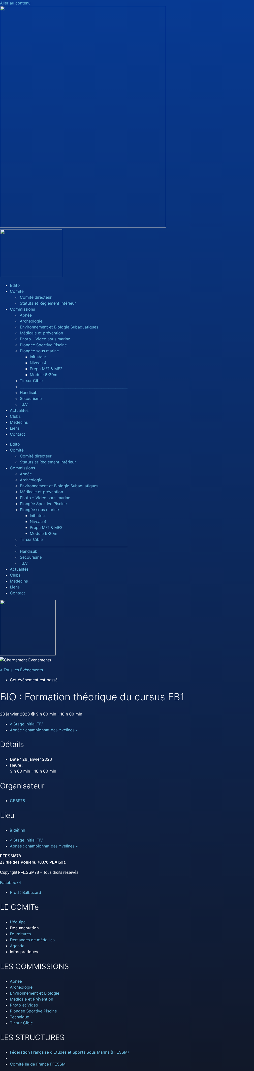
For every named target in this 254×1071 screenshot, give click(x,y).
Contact (17, 434)
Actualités (19, 410)
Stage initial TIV (26, 723)
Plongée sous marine (39, 350)
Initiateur (38, 356)
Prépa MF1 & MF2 (46, 368)
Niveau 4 (38, 362)
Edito (15, 285)
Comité (17, 291)
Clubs (15, 416)
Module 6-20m (43, 374)
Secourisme (31, 398)
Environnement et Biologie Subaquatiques (59, 327)
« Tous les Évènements (21, 669)
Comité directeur (36, 297)
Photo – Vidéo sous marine (45, 338)
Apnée (26, 315)
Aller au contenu (15, 2)
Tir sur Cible (31, 380)
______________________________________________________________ (73, 386)
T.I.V (24, 404)
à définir (17, 830)
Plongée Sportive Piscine (43, 344)
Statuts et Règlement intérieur (48, 303)
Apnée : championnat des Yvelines (44, 729)
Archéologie (31, 321)
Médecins (19, 422)
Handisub (28, 392)
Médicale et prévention (41, 332)
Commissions (22, 309)
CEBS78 (17, 800)
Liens (15, 428)
